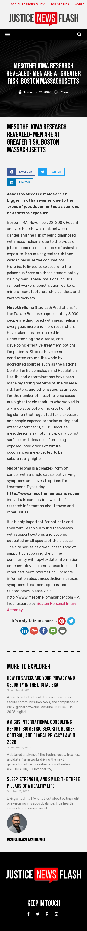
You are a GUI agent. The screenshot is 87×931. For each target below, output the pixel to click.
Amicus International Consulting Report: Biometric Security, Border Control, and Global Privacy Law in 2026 (41, 732)
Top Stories (60, 4)
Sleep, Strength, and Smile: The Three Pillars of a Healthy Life (43, 783)
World (80, 4)
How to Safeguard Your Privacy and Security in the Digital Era (41, 681)
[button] (7, 34)
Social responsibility (28, 4)
